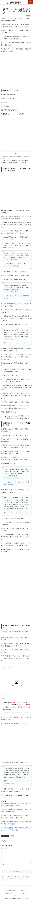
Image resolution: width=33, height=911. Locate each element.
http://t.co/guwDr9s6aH (17, 257)
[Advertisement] (16, 70)
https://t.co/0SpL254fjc (10, 476)
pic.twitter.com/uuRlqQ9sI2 (11, 478)
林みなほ (5, 712)
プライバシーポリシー (8, 890)
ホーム (16, 896)
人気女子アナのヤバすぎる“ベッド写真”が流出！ (17, 342)
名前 (2, 864)
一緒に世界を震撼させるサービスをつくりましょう (18, 512)
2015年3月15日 (13, 266)
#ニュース (6, 257)
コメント (4, 848)
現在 (12, 835)
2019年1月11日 (8, 484)
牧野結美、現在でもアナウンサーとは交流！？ (14, 162)
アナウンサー (5, 835)
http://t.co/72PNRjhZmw (10, 289)
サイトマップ (24, 890)
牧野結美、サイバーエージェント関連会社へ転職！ (15, 160)
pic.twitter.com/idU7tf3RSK (11, 260)
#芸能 (26, 255)
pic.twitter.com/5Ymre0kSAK (11, 292)
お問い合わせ (9, 893)
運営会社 (24, 893)
